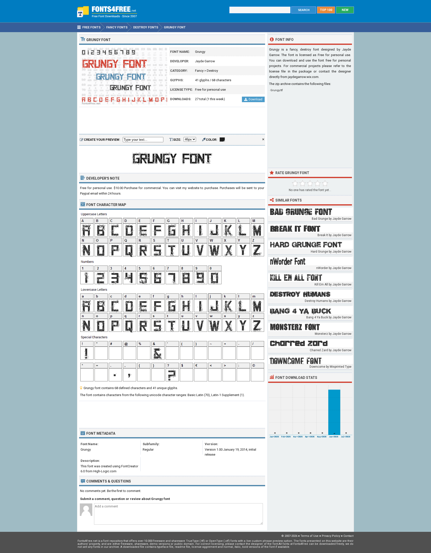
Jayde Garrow (205, 61)
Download (255, 99)
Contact (348, 536)
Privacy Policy (331, 536)
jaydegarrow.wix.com (303, 77)
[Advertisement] (172, 121)
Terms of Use (310, 536)
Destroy (212, 70)
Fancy (199, 70)
